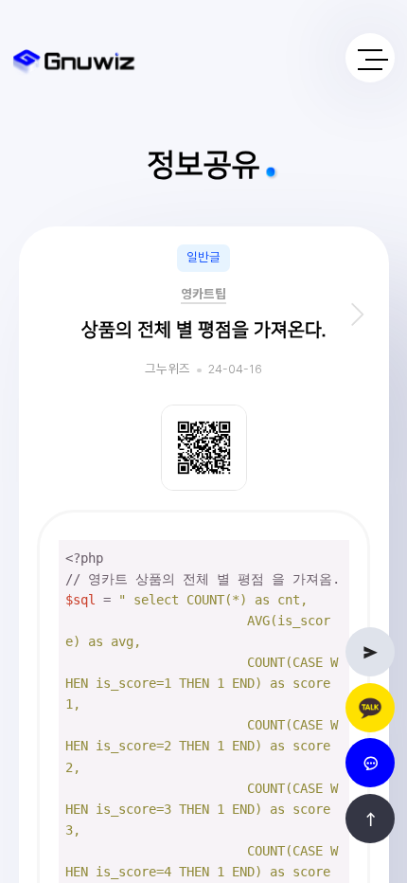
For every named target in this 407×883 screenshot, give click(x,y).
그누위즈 (167, 370)
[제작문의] (370, 651)
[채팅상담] (370, 762)
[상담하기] (370, 707)
